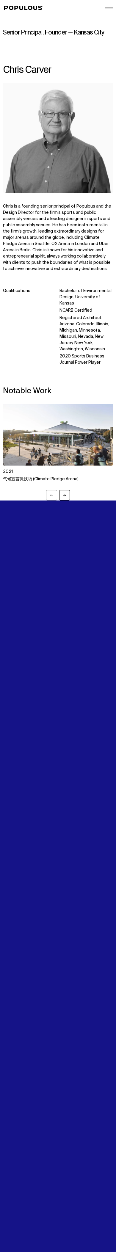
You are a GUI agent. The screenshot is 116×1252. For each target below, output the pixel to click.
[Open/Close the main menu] (109, 8)
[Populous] (25, 8)
